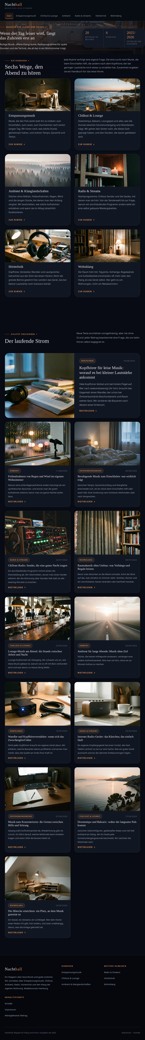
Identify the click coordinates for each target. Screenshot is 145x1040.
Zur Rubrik (16, 144)
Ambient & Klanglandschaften (29, 191)
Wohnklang (116, 15)
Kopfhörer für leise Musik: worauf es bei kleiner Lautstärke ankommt (105, 372)
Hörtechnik (101, 15)
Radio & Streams (83, 15)
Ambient (66, 15)
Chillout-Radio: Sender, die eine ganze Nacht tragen (37, 565)
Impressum (10, 1009)
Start (9, 15)
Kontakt (8, 1003)
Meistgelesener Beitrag (16, 1015)
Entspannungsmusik (26, 15)
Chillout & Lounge (49, 15)
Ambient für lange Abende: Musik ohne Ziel (103, 651)
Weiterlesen (86, 411)
